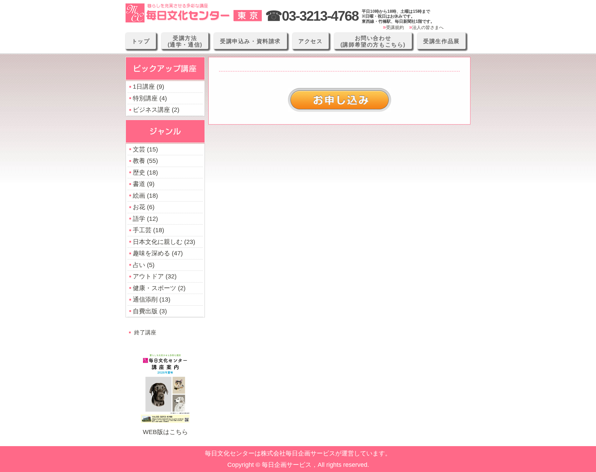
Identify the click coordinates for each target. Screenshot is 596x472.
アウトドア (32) (155, 276)
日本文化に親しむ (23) (164, 241)
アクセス (310, 41)
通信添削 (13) (151, 299)
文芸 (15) (145, 149)
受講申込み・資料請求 (250, 41)
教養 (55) (145, 160)
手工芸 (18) (148, 230)
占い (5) (144, 265)
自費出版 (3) (150, 311)
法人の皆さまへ (428, 27)
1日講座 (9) (148, 86)
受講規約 (395, 27)
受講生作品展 (441, 41)
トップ (141, 41)
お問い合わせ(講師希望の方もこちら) (373, 41)
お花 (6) (144, 207)
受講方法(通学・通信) (185, 41)
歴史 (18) (145, 172)
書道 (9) (144, 183)
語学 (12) (145, 218)
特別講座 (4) (150, 98)
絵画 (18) (145, 195)
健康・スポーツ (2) (159, 288)
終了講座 (145, 332)
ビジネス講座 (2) (156, 109)
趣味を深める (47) (158, 253)
